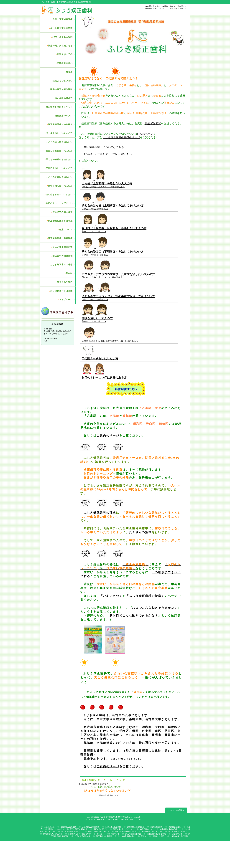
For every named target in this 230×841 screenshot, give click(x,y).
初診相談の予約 (156, 827)
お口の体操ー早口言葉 (179, 836)
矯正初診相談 (153, 123)
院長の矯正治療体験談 (78, 829)
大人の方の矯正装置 (133, 834)
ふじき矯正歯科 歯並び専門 (77, 9)
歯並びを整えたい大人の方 (98, 831)
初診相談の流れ (175, 827)
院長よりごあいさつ (56, 829)
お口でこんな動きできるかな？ (155, 607)
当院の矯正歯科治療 (68, 827)
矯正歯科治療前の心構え (169, 829)
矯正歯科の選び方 (100, 829)
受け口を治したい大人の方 (152, 831)
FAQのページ (145, 133)
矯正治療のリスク (147, 829)
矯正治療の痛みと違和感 (156, 834)
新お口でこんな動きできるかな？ (134, 615)
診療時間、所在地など (135, 827)
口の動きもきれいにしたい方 (79, 834)
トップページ (49, 827)
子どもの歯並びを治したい (125, 831)
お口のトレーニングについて (108, 834)
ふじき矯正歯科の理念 (100, 512)
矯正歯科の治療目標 (104, 836)
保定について (177, 834)
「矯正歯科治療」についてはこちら (102, 147)
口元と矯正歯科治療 (82, 836)
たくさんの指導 (140, 532)
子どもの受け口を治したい (179, 831)
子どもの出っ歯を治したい (71, 831)
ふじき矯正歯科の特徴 (90, 827)
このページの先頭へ (176, 810)
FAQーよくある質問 (113, 827)
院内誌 (143, 836)
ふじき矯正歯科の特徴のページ (121, 137)
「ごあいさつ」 (111, 595)
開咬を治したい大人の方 (52, 834)
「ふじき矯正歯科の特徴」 (145, 595)
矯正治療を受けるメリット (123, 829)
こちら (115, 795)
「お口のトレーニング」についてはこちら (106, 153)
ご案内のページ (108, 435)
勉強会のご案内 (158, 836)
